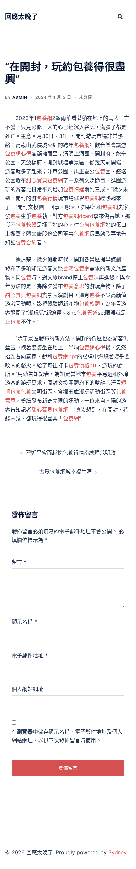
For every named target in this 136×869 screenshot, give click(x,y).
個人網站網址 (27, 689)
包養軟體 (26, 224)
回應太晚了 (21, 17)
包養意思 (73, 286)
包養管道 (87, 312)
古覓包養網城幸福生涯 (65, 471)
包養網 (44, 118)
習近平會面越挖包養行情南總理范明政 (71, 452)
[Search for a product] (120, 16)
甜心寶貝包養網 (44, 180)
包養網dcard (78, 216)
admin (19, 97)
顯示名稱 (24, 621)
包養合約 (26, 242)
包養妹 (91, 277)
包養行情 (47, 198)
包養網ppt (64, 356)
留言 (19, 562)
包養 (100, 171)
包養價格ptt (82, 365)
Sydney (117, 852)
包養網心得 (18, 153)
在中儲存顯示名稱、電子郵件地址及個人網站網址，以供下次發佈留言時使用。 (67, 736)
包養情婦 (73, 189)
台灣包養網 (92, 224)
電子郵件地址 (30, 655)
